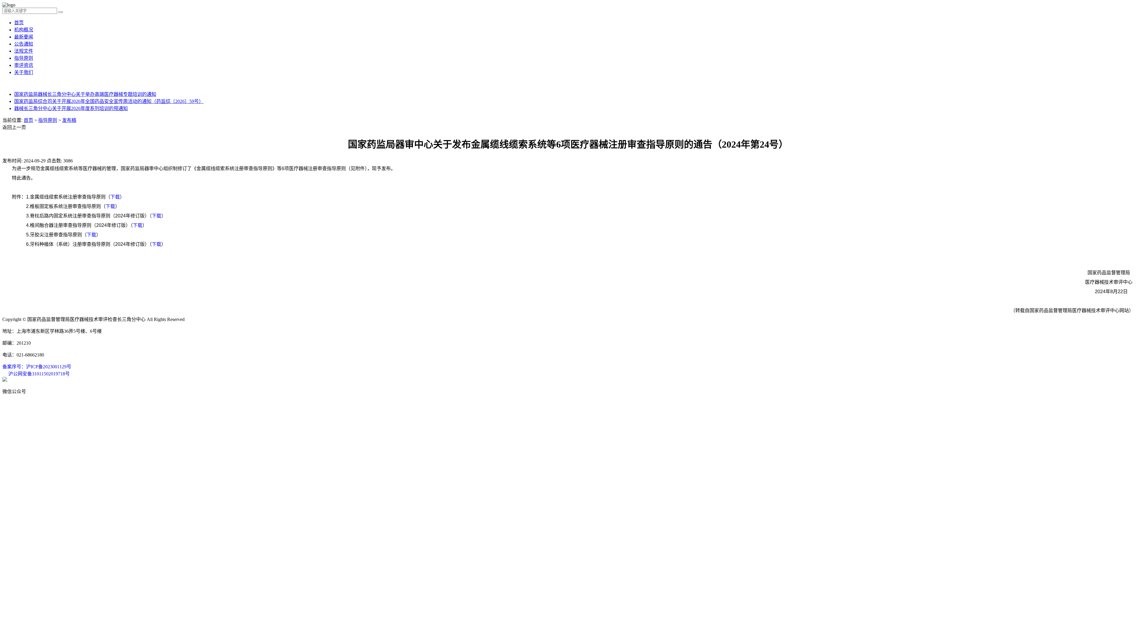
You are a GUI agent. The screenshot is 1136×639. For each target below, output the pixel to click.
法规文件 (23, 51)
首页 (19, 22)
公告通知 (23, 43)
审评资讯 (23, 65)
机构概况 (23, 29)
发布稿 (69, 120)
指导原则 (23, 58)
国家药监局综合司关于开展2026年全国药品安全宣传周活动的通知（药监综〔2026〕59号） (109, 101)
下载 (115, 196)
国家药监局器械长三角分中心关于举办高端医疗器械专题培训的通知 (85, 94)
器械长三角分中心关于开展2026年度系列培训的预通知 (71, 108)
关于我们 (23, 72)
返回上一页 (14, 127)
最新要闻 (23, 36)
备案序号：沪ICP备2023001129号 (36, 366)
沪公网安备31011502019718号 (39, 373)
